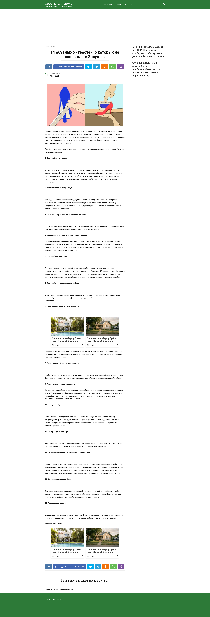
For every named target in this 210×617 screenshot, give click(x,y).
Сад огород (107, 5)
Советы (118, 5)
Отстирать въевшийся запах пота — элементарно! (106, 592)
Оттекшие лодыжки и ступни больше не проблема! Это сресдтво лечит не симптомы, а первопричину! (146, 69)
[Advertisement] (105, 25)
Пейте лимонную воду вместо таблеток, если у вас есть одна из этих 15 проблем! (63, 592)
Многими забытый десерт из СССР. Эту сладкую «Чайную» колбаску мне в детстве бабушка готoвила (148, 51)
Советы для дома (58, 3)
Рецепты (128, 5)
